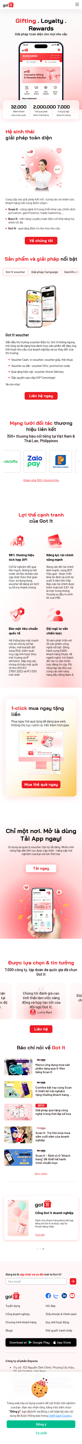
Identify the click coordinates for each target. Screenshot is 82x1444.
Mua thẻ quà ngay (41, 784)
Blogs (9, 1330)
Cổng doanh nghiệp (18, 1314)
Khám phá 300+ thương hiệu (41, 480)
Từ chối (41, 1433)
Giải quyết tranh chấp (59, 1330)
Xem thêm (41, 1174)
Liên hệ (41, 1029)
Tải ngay (41, 868)
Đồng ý (41, 1424)
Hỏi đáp (50, 1305)
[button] (37, 1249)
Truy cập (40, 1234)
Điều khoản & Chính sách (61, 1314)
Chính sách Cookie (60, 1415)
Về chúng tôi (41, 240)
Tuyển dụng (13, 1305)
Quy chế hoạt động (57, 1322)
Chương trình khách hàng (21, 1322)
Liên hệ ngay (41, 395)
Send (73, 1281)
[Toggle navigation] (77, 4)
